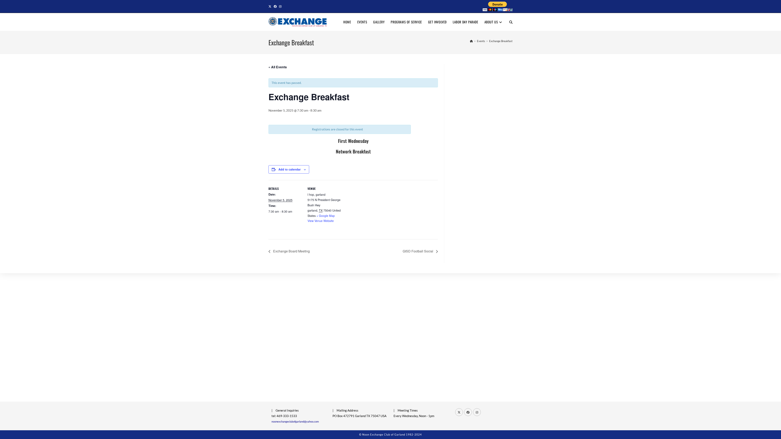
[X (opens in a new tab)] (270, 6)
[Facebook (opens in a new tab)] (275, 6)
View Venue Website (321, 221)
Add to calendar (289, 169)
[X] (459, 412)
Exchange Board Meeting (291, 251)
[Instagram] (477, 412)
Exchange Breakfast (501, 41)
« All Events (277, 67)
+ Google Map (325, 216)
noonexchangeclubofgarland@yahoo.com (295, 421)
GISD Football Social (418, 251)
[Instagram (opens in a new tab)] (280, 6)
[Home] (471, 41)
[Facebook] (468, 412)
